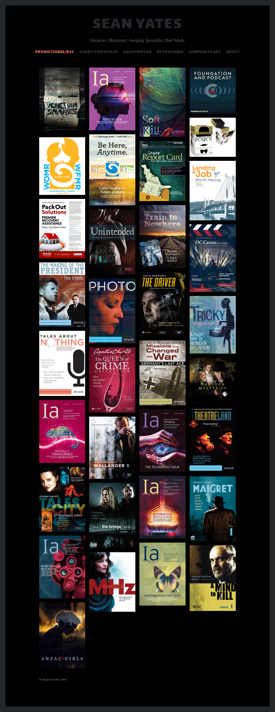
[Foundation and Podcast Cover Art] (212, 90)
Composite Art (205, 51)
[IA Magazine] (162, 440)
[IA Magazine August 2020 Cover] (62, 431)
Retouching (170, 51)
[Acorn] (212, 137)
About (233, 51)
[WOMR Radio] (112, 170)
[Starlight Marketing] (212, 258)
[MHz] (212, 509)
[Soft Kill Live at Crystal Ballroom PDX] (162, 102)
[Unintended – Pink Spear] (112, 242)
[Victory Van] (62, 229)
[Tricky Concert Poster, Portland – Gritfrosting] (212, 325)
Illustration (137, 51)
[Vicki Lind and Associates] (212, 191)
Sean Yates (137, 25)
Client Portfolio (98, 51)
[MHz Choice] (112, 582)
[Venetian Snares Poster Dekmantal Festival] (62, 100)
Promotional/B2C (54, 51)
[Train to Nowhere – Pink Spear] (162, 236)
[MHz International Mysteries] (112, 447)
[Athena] (62, 294)
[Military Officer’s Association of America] (162, 171)
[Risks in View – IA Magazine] (112, 99)
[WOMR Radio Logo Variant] (62, 166)
